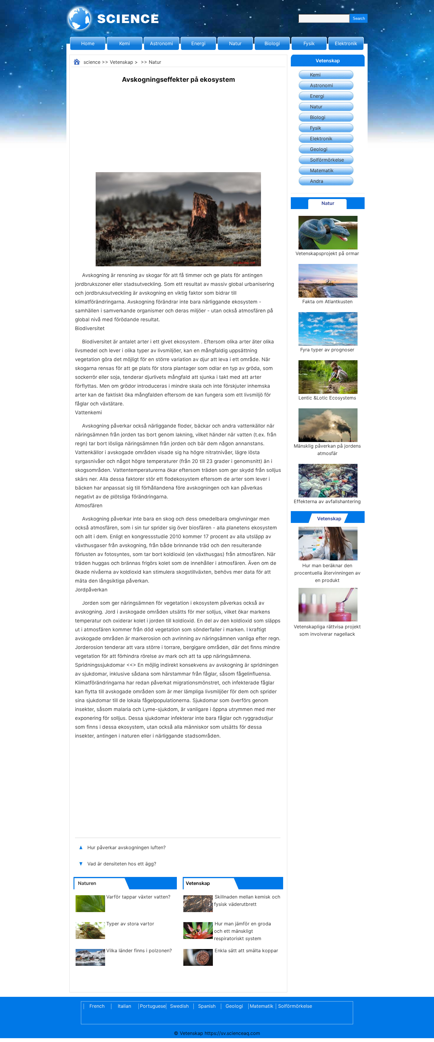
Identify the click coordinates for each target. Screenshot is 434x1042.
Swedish (179, 1006)
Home (87, 43)
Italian (124, 1006)
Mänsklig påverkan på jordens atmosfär (327, 449)
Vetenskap (121, 62)
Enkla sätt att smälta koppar (246, 950)
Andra (316, 181)
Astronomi (161, 43)
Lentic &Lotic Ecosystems (327, 398)
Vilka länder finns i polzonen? (139, 950)
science (92, 62)
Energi (198, 43)
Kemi (124, 43)
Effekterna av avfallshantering (327, 501)
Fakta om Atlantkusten (327, 301)
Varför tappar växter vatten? (138, 897)
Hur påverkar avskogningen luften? (127, 847)
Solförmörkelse (327, 160)
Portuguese (152, 1006)
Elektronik (346, 43)
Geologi (318, 149)
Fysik (309, 43)
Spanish (207, 1006)
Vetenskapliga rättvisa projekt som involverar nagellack (327, 630)
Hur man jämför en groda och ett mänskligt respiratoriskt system (242, 931)
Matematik (322, 170)
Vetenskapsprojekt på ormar (327, 253)
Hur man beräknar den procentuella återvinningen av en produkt (327, 572)
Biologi (272, 43)
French (97, 1006)
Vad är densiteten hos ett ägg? (122, 864)
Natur (235, 43)
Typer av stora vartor (130, 924)
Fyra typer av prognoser (327, 350)
